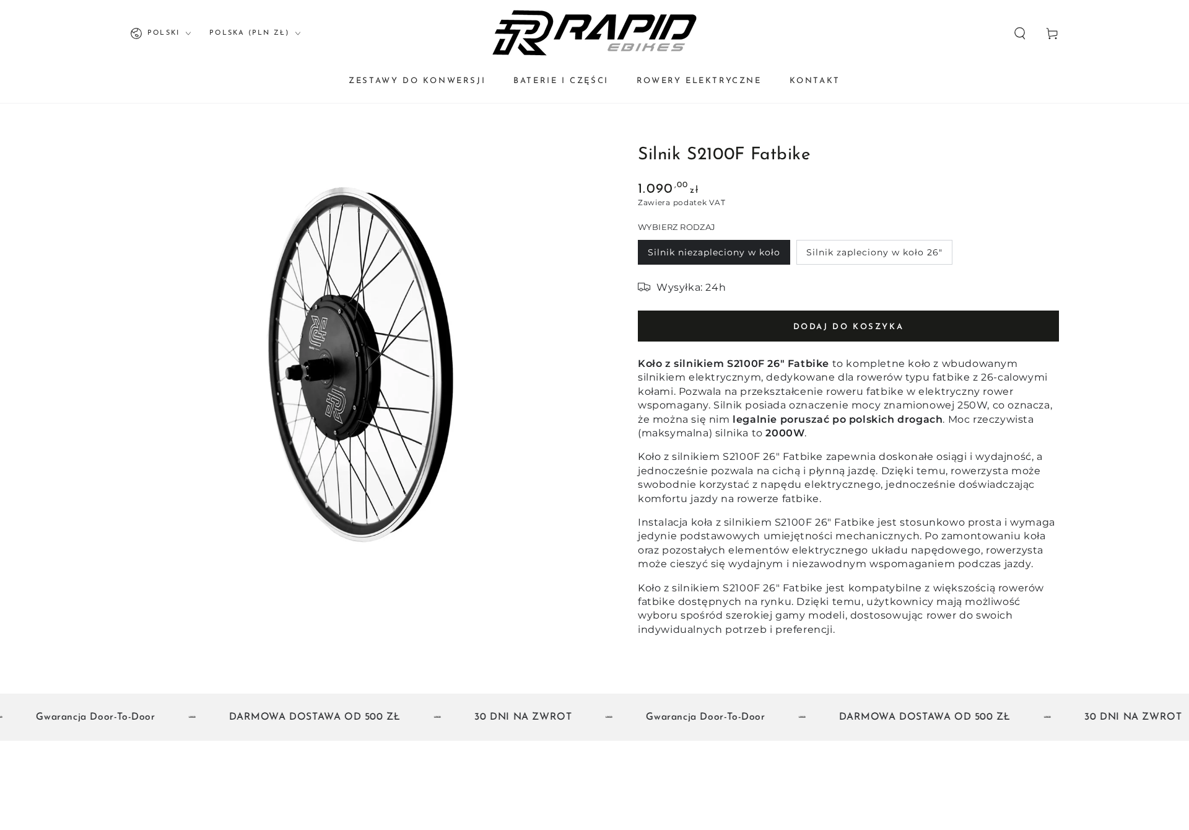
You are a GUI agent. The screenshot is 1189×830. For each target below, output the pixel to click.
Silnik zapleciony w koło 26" (874, 252)
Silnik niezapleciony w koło (714, 252)
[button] (1020, 33)
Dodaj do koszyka (848, 327)
